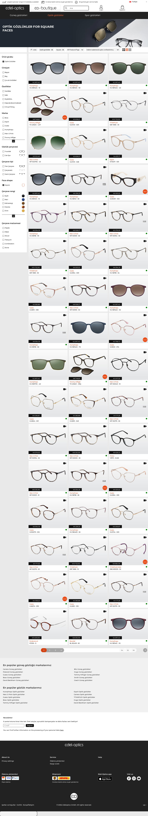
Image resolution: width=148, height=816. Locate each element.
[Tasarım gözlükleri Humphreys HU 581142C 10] (48, 67)
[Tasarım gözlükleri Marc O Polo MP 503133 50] (88, 289)
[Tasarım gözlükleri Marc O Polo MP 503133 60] (88, 215)
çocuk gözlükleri (11, 80)
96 (134, 650)
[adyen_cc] (3, 778)
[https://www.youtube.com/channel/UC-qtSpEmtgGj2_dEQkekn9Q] (139, 778)
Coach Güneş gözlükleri (83, 680)
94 (122, 650)
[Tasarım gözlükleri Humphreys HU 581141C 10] (48, 178)
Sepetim (122, 10)
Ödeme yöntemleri (57, 761)
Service (53, 757)
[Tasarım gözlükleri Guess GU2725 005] (88, 104)
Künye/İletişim (28, 805)
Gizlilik (19, 805)
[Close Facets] (13, 49)
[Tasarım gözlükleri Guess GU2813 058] (48, 289)
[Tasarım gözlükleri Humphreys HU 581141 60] (88, 178)
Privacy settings (8, 761)
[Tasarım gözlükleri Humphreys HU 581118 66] (88, 475)
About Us (5, 757)
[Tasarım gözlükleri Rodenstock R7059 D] (48, 623)
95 (128, 650)
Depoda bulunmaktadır (13, 103)
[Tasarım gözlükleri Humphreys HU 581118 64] (128, 252)
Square (7, 185)
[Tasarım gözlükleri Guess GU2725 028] (88, 141)
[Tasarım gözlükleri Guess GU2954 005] (88, 252)
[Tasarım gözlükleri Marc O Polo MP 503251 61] (48, 475)
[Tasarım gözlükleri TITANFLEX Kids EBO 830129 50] (128, 549)
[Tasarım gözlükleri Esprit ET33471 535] (128, 141)
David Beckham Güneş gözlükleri (16, 680)
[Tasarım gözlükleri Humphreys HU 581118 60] (48, 326)
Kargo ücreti (54, 764)
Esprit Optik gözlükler (82, 692)
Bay (6, 76)
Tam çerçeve (9, 166)
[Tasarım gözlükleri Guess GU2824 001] (48, 400)
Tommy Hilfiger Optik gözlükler (15, 703)
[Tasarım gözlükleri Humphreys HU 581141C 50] (128, 623)
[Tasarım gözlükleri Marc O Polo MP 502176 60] (128, 400)
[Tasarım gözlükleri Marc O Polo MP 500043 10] (128, 364)
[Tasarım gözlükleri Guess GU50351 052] (128, 178)
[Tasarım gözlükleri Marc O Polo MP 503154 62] (48, 438)
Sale (6, 95)
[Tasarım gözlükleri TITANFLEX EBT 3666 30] (128, 104)
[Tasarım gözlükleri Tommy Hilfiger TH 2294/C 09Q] (88, 364)
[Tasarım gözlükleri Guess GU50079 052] (48, 512)
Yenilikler (8, 91)
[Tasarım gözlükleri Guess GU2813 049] (88, 400)
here (61, 730)
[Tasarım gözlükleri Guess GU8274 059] (48, 586)
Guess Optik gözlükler (11, 697)
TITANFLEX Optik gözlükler (84, 697)
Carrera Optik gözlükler (83, 694)
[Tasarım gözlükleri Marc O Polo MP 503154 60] (128, 215)
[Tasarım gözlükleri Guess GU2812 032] (88, 586)
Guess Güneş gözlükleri (12, 675)
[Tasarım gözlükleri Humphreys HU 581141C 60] (88, 67)
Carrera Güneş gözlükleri (12, 669)
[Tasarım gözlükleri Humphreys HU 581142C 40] (128, 67)
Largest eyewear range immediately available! (23, 2)
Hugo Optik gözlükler (82, 700)
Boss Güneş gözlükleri (11, 677)
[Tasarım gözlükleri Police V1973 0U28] (128, 438)
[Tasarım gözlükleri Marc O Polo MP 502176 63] (48, 549)
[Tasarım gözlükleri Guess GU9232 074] (128, 326)
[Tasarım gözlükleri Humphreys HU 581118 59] (48, 215)
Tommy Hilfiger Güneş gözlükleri (87, 675)
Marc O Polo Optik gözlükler (14, 694)
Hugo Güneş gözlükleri (83, 672)
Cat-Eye (7, 155)
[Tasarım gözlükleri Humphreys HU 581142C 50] (128, 289)
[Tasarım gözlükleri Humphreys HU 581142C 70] (88, 326)
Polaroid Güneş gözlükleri (13, 672)
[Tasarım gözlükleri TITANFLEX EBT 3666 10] (88, 549)
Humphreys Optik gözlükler (14, 692)
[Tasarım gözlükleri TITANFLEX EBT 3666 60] (48, 252)
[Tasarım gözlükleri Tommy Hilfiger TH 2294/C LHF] (48, 104)
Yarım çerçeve (10, 174)
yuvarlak (8, 151)
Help (100, 757)
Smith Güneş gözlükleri (83, 677)
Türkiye (134, 2)
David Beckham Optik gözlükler (86, 703)
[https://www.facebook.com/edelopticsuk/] (129, 778)
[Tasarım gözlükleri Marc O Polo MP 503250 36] (88, 438)
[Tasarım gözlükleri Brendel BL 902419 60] (88, 623)
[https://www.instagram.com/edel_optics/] (134, 778)
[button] (15, 8)
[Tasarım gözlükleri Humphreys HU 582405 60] (88, 512)
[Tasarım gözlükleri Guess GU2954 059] (128, 475)
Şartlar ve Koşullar (9, 805)
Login (101, 10)
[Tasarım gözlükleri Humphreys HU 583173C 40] (48, 364)
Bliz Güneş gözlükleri (82, 669)
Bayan (7, 72)
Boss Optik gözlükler (11, 700)
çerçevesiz (8, 170)
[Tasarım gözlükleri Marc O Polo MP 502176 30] (128, 586)
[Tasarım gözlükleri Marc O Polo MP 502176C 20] (48, 141)
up (144, 805)
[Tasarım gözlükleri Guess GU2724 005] (128, 512)
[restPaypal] (15, 778)
